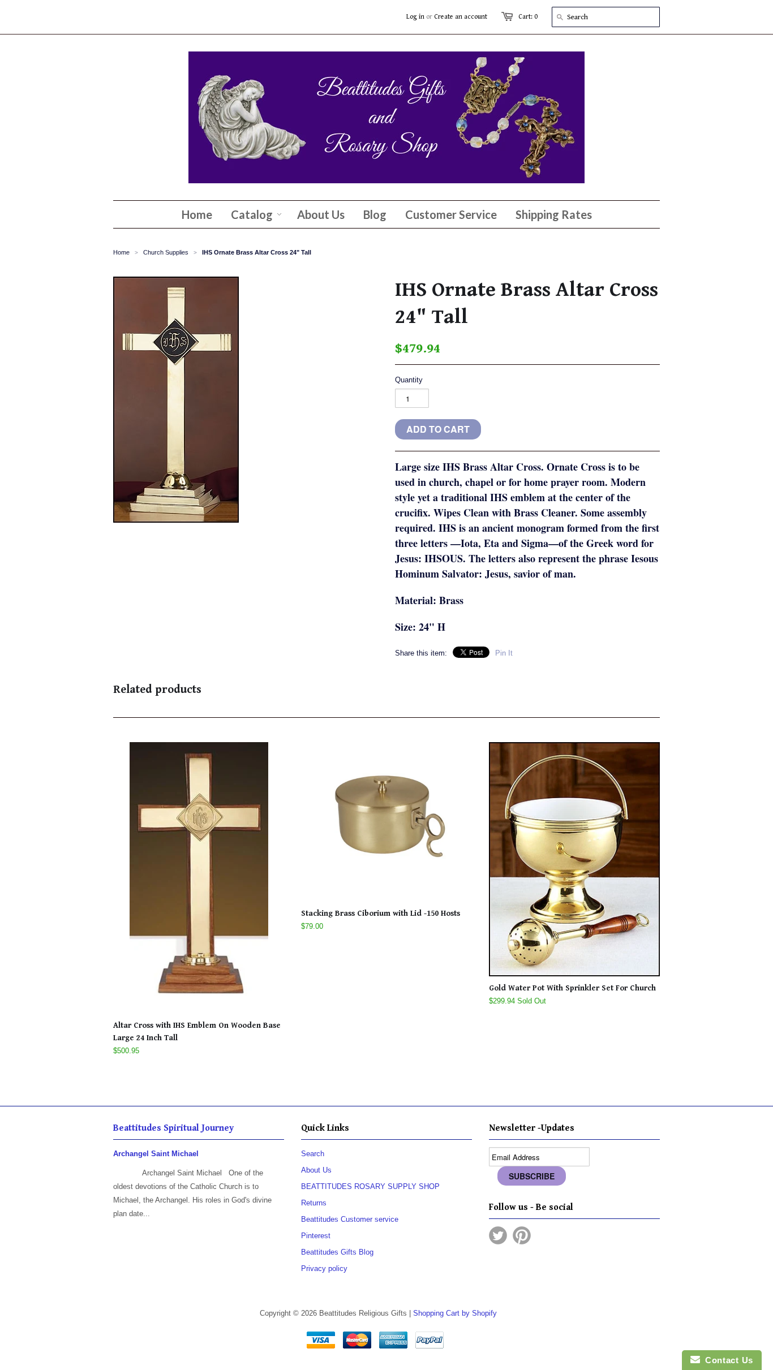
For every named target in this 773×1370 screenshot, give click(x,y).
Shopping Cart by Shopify (455, 1313)
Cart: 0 (528, 16)
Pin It (504, 653)
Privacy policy (324, 1268)
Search (312, 1153)
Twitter (498, 1235)
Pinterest (315, 1235)
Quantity (409, 380)
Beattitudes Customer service (349, 1219)
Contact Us (726, 1360)
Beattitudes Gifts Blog (337, 1252)
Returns (314, 1203)
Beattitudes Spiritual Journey (173, 1128)
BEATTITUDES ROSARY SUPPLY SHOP (370, 1186)
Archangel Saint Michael (156, 1153)
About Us (316, 1170)
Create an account (460, 16)
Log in (415, 16)
